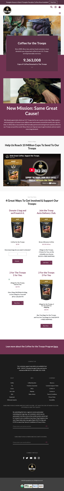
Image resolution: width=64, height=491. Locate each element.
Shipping (32, 391)
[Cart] (60, 7)
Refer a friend (32, 394)
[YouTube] (31, 458)
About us (52, 383)
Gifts (12, 394)
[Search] (51, 7)
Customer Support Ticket (52, 385)
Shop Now (53, 2)
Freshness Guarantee (32, 385)
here (56, 346)
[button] (46, 426)
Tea (12, 385)
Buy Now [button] (17, 303)
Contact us (52, 391)
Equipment (12, 397)
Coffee (12, 383)
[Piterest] (35, 458)
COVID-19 (52, 388)
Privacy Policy (41, 422)
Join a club (12, 391)
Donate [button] (17, 261)
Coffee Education (32, 383)
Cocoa (12, 388)
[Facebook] (23, 458)
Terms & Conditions (30, 422)
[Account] (55, 7)
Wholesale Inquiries (12, 400)
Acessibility (52, 400)
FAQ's (32, 388)
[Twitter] (27, 458)
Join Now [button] (45, 262)
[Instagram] (39, 458)
